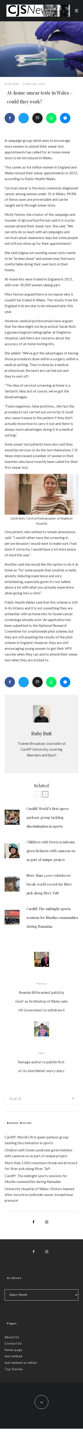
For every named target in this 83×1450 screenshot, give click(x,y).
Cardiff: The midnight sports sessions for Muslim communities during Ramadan (52, 917)
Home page (13, 1350)
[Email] (37, 118)
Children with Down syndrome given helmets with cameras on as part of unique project (51, 851)
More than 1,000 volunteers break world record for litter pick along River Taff (49, 884)
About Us (12, 1337)
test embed (13, 1356)
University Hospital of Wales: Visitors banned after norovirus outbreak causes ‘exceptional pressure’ (39, 1194)
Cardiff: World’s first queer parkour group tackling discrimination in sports (48, 817)
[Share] (10, 118)
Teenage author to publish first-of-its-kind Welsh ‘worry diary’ (41, 1062)
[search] (73, 1098)
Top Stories (14, 1369)
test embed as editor (21, 1362)
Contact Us (13, 1343)
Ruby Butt (12, 84)
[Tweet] (23, 118)
